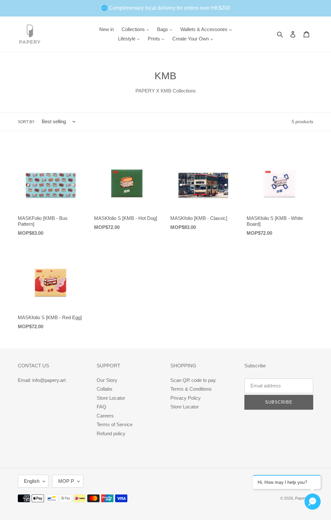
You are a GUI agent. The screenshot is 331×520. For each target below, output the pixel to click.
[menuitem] (106, 29)
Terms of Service (115, 424)
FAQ (101, 406)
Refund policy (111, 433)
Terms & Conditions (191, 389)
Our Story (107, 380)
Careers (105, 415)
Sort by (26, 122)
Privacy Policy (185, 398)
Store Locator (111, 398)
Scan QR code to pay (193, 380)
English (31, 481)
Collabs (104, 389)
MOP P (66, 481)
